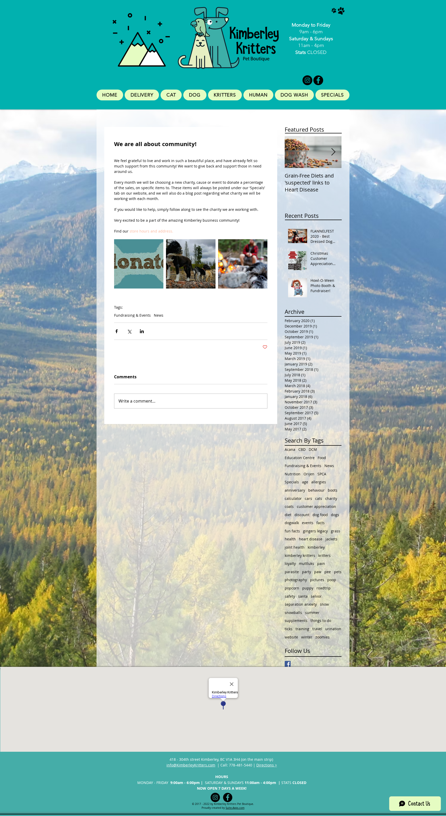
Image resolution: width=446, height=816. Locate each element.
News (158, 315)
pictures (317, 579)
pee (327, 571)
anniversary (295, 490)
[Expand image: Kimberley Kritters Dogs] (190, 264)
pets (337, 571)
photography (296, 579)
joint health (295, 547)
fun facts (292, 531)
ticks (288, 628)
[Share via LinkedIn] (141, 331)
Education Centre (300, 457)
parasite (292, 571)
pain (321, 563)
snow (324, 604)
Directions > (266, 765)
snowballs (293, 612)
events (307, 522)
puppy (307, 588)
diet (288, 514)
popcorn (292, 588)
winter (306, 637)
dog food (320, 514)
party (306, 571)
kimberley (316, 547)
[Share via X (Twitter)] (129, 331)
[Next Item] (333, 152)
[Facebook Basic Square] (288, 664)
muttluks (306, 563)
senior (316, 596)
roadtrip (323, 588)
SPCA (321, 473)
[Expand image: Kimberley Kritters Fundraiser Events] (138, 264)
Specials (292, 481)
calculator (293, 498)
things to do (320, 620)
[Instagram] (307, 80)
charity (331, 498)
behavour (316, 490)
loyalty (290, 563)
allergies (318, 481)
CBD (302, 449)
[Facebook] (318, 80)
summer (312, 612)
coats (289, 506)
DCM (313, 449)
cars (308, 498)
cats (318, 498)
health (290, 539)
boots (332, 490)
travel (317, 628)
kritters (324, 555)
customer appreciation (316, 506)
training (302, 628)
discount (301, 514)
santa (303, 596)
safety (290, 596)
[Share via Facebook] (116, 331)
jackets (331, 539)
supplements (296, 620)
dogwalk (292, 522)
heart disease (310, 539)
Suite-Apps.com (235, 808)
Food (322, 457)
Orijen (309, 473)
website (291, 637)
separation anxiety (301, 604)
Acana (290, 449)
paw (317, 571)
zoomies (322, 637)
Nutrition (292, 473)
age (305, 481)
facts (320, 522)
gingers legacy (315, 531)
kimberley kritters (300, 555)
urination (333, 628)
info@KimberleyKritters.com (190, 765)
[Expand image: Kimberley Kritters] (242, 264)
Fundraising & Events (132, 315)
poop (331, 579)
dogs (335, 514)
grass (335, 531)
